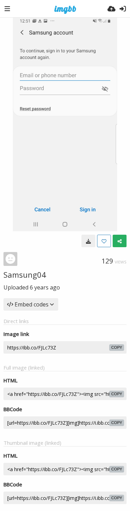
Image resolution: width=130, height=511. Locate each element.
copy (116, 347)
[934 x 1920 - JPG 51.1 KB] (88, 241)
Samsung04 (24, 274)
